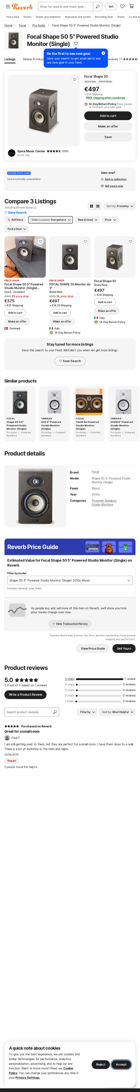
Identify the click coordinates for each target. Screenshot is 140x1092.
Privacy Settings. (27, 1077)
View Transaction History (72, 623)
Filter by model (16, 573)
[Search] (97, 6)
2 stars (69, 695)
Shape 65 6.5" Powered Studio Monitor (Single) (16, 425)
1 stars (69, 701)
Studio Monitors (102, 504)
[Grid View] (91, 206)
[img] (54, 151)
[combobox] (66, 580)
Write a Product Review (25, 694)
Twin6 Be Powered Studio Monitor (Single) (87, 425)
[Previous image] (13, 110)
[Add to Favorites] (75, 43)
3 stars (69, 690)
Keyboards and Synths (78, 16)
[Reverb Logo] (22, 6)
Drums (121, 16)
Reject (100, 1064)
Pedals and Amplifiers (48, 16)
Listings (9, 59)
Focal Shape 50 (96, 76)
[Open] (128, 580)
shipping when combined (105, 97)
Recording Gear (104, 16)
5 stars (69, 679)
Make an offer (108, 126)
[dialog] (70, 1064)
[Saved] (122, 6)
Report (11, 760)
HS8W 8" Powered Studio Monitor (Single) (121, 425)
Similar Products (34, 59)
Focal (95, 471)
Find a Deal (13, 16)
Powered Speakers (104, 500)
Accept (121, 1064)
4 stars (69, 684)
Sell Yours (124, 648)
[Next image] (75, 110)
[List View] (98, 206)
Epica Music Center (31, 151)
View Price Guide (93, 648)
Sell (111, 6)
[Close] (103, 53)
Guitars (27, 16)
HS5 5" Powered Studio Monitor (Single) (51, 425)
